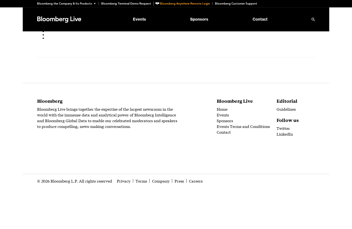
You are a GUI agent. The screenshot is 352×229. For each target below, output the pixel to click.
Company (161, 180)
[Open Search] (313, 19)
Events (139, 19)
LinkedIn (285, 134)
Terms (141, 180)
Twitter (283, 128)
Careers (196, 180)
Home (222, 109)
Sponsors (199, 19)
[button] (68, 3)
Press (179, 180)
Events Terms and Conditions (243, 126)
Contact (260, 19)
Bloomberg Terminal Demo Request (126, 3)
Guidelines (286, 109)
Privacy (124, 180)
